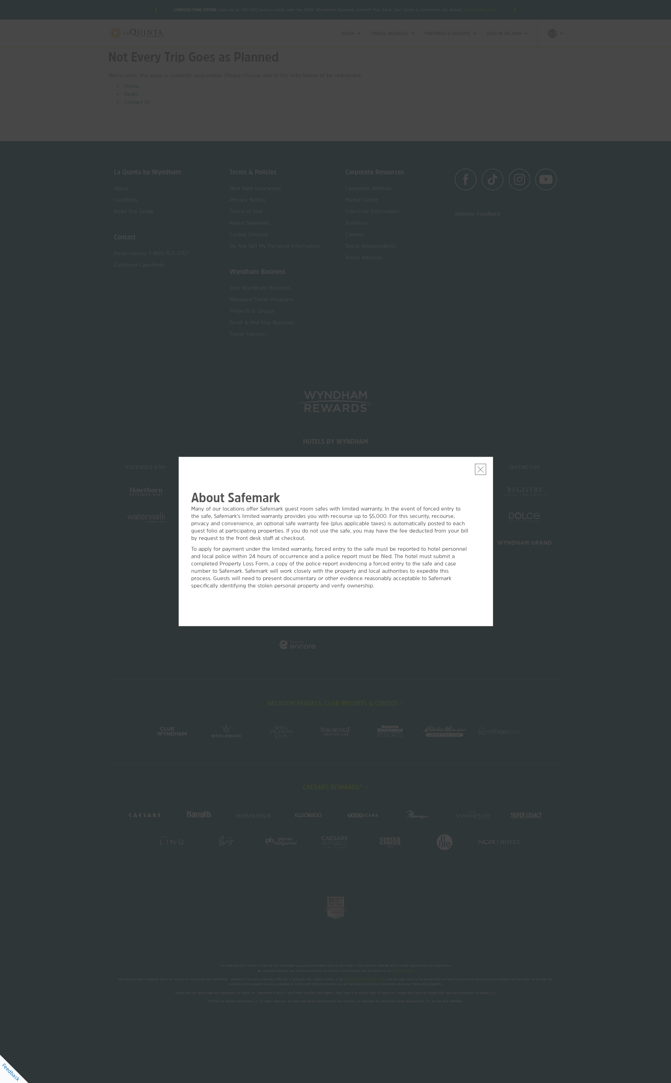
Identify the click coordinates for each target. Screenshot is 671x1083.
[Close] (480, 469)
